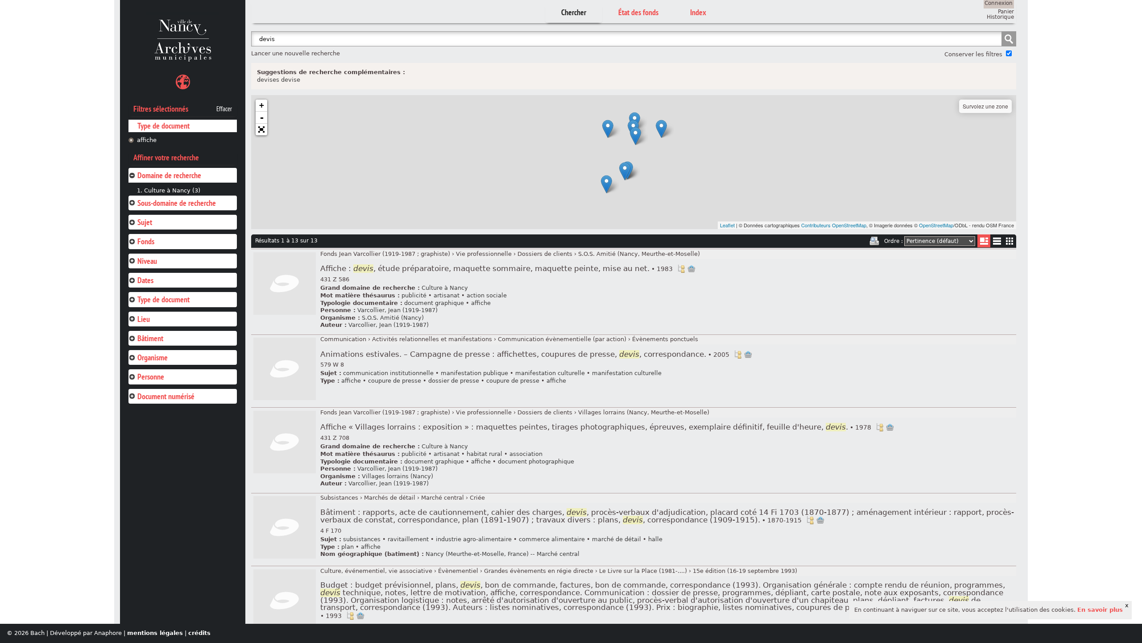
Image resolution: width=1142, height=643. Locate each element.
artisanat (446, 295)
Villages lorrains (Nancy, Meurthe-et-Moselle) (643, 412)
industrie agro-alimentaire (474, 539)
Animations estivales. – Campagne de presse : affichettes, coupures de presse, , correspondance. (524, 354)
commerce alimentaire (552, 539)
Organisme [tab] (152, 357)
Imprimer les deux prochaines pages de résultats (874, 241)
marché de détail (616, 539)
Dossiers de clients (544, 254)
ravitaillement (408, 539)
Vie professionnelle (484, 254)
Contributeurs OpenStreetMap (833, 225)
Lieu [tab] (143, 319)
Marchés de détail (389, 497)
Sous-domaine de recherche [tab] (176, 203)
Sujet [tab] (144, 222)
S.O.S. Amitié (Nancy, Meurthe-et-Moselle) (639, 254)
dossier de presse (453, 380)
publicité (413, 295)
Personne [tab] (150, 377)
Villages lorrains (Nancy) (397, 476)
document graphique (434, 303)
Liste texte (996, 242)
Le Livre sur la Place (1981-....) (643, 571)
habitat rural (484, 454)
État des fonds (638, 12)
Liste (983, 240)
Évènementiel (458, 571)
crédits (199, 633)
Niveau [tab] (147, 261)
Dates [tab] (145, 280)
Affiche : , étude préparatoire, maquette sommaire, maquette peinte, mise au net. (496, 268)
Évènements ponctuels (665, 339)
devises (268, 79)
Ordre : (893, 241)
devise (290, 79)
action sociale (487, 295)
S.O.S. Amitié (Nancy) (393, 317)
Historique (1000, 17)
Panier (1006, 11)
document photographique (536, 461)
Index (698, 12)
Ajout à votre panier (691, 269)
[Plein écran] (261, 129)
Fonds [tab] (145, 241)
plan (347, 546)
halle (655, 539)
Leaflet (727, 225)
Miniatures (1009, 240)
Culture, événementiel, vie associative (376, 571)
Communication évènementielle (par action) (562, 339)
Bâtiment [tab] (150, 338)
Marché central (442, 497)
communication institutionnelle (388, 373)
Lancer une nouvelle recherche (295, 53)
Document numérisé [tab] (165, 396)
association (525, 454)
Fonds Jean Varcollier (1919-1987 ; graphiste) (385, 254)
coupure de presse (394, 380)
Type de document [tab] (163, 299)
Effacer (224, 109)
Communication (343, 339)
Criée (477, 497)
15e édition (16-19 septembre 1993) (745, 571)
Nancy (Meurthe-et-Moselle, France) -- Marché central (502, 554)
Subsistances (339, 497)
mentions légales (155, 633)
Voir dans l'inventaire (681, 269)
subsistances (362, 539)
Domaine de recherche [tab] (169, 175)
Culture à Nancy (445, 287)
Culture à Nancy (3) (172, 190)
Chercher (573, 12)
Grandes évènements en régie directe (538, 571)
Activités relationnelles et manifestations (432, 339)
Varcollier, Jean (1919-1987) (397, 310)
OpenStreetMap (936, 225)
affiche (147, 140)
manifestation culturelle (550, 373)
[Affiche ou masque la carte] (183, 83)
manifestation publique (474, 373)
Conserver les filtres (973, 54)
